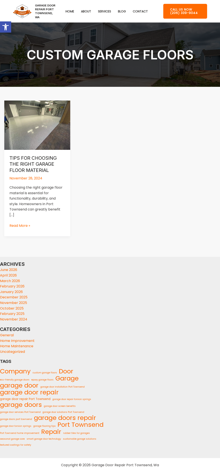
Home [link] (70, 11)
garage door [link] (19, 385)
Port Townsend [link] (81, 424)
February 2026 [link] (12, 286)
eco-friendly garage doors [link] (14, 379)
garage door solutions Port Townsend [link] (63, 412)
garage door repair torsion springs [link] (71, 399)
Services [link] (104, 11)
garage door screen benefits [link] (60, 406)
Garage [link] (67, 378)
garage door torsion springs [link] (15, 426)
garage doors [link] (21, 404)
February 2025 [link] (12, 313)
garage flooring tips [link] (44, 426)
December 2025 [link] (14, 297)
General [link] (7, 335)
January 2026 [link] (11, 291)
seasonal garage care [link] (12, 438)
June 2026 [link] (8, 269)
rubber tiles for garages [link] (76, 433)
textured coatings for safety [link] (15, 444)
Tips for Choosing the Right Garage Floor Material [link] (33, 164)
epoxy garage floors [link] (42, 379)
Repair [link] (51, 431)
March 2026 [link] (10, 280)
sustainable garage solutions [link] (79, 438)
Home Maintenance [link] (16, 346)
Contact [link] (140, 11)
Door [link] (66, 371)
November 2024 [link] (13, 319)
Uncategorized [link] (12, 351)
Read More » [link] (19, 225)
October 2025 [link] (12, 308)
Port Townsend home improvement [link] (19, 433)
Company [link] (15, 371)
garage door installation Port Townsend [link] (62, 386)
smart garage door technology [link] (44, 438)
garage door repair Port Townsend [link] (25, 399)
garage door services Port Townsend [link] (20, 412)
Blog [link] (122, 11)
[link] (5, 27)
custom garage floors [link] (45, 372)
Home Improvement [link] (17, 340)
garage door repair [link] (29, 392)
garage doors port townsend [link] (16, 419)
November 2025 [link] (13, 302)
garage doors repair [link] (65, 418)
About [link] (86, 11)
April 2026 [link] (8, 275)
